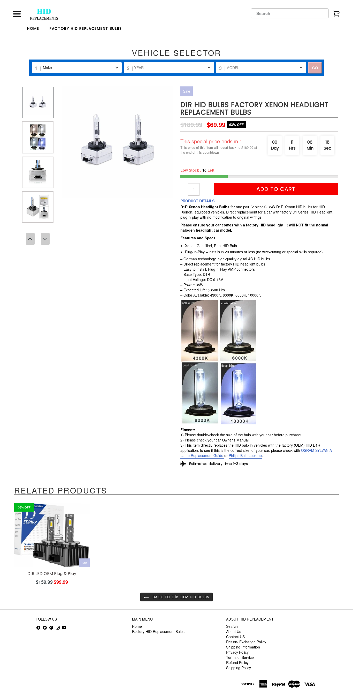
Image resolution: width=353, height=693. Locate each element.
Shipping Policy (238, 667)
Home (33, 28)
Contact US (235, 636)
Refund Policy (237, 662)
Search (232, 626)
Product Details (197, 200)
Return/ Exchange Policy (246, 641)
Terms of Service (240, 657)
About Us (233, 631)
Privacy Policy (237, 652)
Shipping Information (243, 647)
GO (315, 67)
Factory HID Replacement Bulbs (86, 28)
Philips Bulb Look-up (245, 455)
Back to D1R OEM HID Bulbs (180, 597)
